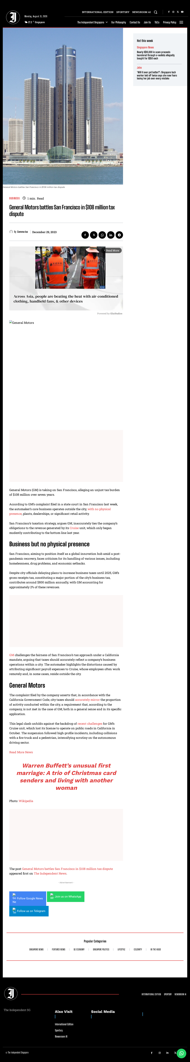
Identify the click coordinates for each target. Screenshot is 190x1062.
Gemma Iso (22, 231)
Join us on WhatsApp (68, 896)
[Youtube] (182, 12)
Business (14, 198)
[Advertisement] (66, 456)
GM (11, 655)
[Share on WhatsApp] (181, 1053)
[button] (155, 12)
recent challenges (90, 723)
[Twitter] (178, 12)
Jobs (139, 67)
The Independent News (50, 873)
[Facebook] (169, 12)
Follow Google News (30, 898)
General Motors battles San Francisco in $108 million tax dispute (67, 869)
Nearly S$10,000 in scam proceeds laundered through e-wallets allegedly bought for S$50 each (156, 55)
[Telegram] (119, 235)
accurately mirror (87, 700)
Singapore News (145, 47)
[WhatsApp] (102, 235)
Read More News (21, 752)
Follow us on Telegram (31, 911)
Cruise (74, 528)
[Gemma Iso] (11, 232)
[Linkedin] (110, 235)
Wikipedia (26, 801)
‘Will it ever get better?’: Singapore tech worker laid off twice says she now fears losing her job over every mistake (157, 75)
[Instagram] (173, 12)
